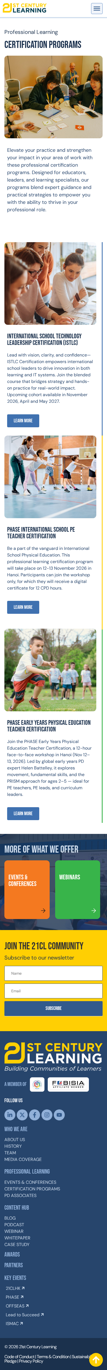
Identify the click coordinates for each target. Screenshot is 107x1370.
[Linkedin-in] (9, 1114)
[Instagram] (46, 1114)
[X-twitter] (22, 1114)
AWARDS (12, 1254)
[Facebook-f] (34, 1114)
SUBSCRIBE (54, 1008)
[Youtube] (59, 1114)
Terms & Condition (53, 1357)
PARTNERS (13, 1265)
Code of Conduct (19, 1357)
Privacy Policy (31, 1361)
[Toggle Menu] (97, 9)
